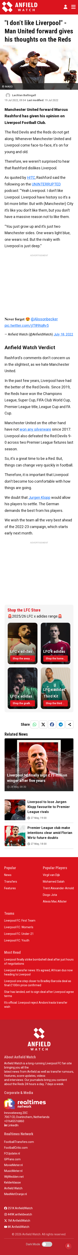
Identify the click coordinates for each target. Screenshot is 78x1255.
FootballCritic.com (16, 1147)
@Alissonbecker (44, 319)
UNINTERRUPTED (46, 184)
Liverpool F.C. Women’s (18, 927)
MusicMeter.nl (13, 1171)
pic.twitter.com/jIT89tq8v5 (27, 325)
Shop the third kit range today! (57, 703)
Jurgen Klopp (39, 497)
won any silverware (35, 429)
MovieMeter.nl (13, 1165)
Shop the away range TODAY (24, 658)
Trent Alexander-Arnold (58, 888)
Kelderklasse (12, 1182)
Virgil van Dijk (51, 875)
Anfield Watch (13, 1188)
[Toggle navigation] (72, 7)
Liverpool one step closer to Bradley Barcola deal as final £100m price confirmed (37, 983)
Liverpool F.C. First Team (19, 920)
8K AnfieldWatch (18, 1226)
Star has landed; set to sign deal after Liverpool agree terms (39, 994)
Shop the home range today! (57, 658)
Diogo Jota (50, 894)
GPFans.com (12, 1159)
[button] (65, 7)
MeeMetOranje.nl (15, 1194)
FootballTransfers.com (19, 1142)
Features (10, 888)
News (7, 875)
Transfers (10, 881)
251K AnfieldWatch (20, 1208)
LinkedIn (13, 1125)
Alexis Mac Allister (55, 901)
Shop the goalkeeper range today (24, 703)
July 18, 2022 (63, 334)
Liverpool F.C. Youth (16, 940)
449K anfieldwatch (19, 1214)
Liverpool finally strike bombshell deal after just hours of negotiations (39, 961)
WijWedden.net (14, 1176)
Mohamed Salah (53, 881)
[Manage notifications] (68, 1246)
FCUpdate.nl (12, 1153)
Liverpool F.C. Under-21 (19, 933)
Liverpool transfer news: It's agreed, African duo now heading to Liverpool (38, 972)
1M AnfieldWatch (18, 1220)
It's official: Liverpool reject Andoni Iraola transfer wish (35, 1004)
